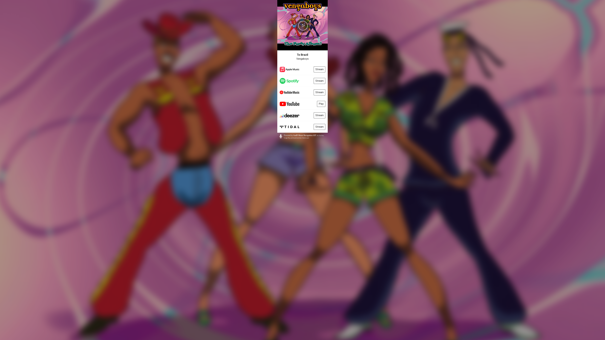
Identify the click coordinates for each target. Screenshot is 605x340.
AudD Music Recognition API (304, 135)
